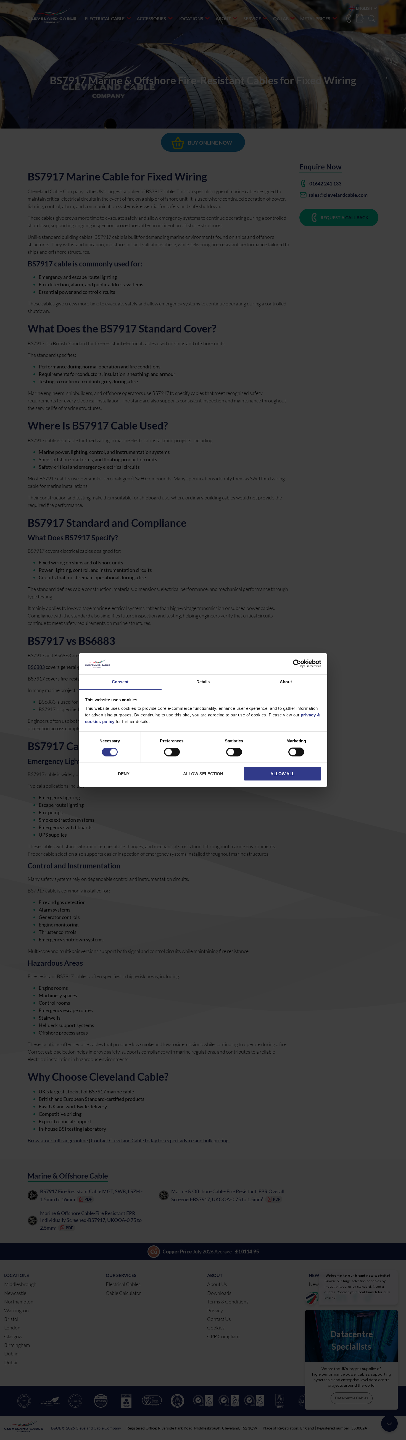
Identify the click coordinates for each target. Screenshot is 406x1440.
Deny (124, 773)
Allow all (282, 773)
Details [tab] (203, 681)
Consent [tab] (120, 681)
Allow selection (203, 773)
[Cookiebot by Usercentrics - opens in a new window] (297, 663)
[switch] (172, 753)
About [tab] (286, 681)
